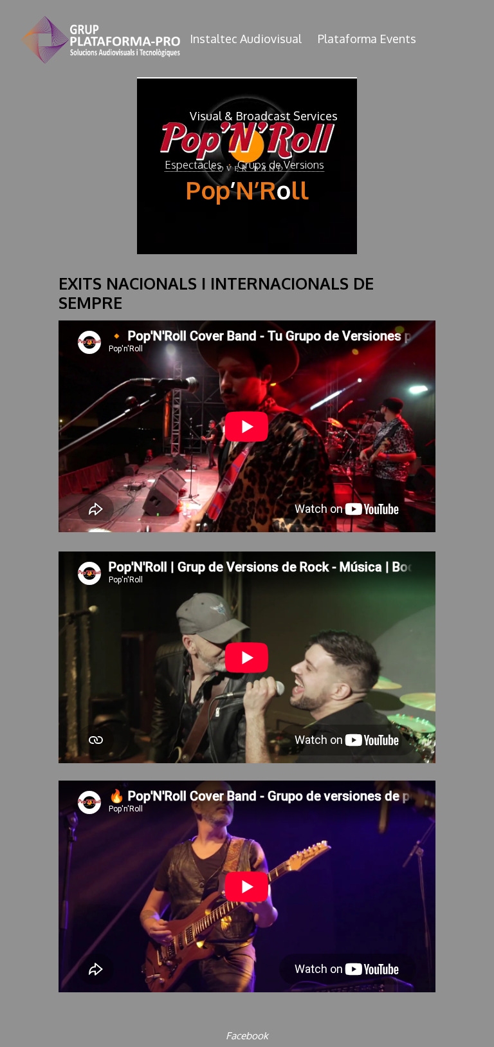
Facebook (247, 1035)
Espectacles (193, 164)
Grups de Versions (280, 164)
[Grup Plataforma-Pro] (100, 38)
